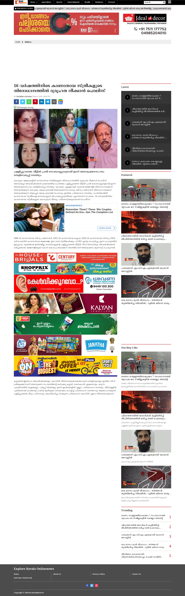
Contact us (136, 574)
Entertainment (73, 2)
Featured (126, 175)
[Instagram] (96, 585)
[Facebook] (87, 585)
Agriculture (46, 2)
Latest (125, 87)
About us (57, 574)
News (32, 2)
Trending (127, 510)
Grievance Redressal (23, 578)
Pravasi (111, 2)
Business (99, 2)
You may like (129, 348)
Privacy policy (98, 574)
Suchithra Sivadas (24, 97)
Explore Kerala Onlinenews (34, 569)
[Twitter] (91, 585)
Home (17, 42)
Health (87, 2)
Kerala (28, 42)
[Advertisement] (92, 64)
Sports (59, 2)
